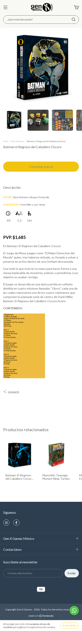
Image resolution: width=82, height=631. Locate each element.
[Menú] (5, 7)
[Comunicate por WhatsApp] (74, 610)
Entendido (70, 625)
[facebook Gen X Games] (16, 522)
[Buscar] (74, 19)
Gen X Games (17, 141)
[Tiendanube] (41, 616)
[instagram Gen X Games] (6, 522)
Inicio (5, 141)
